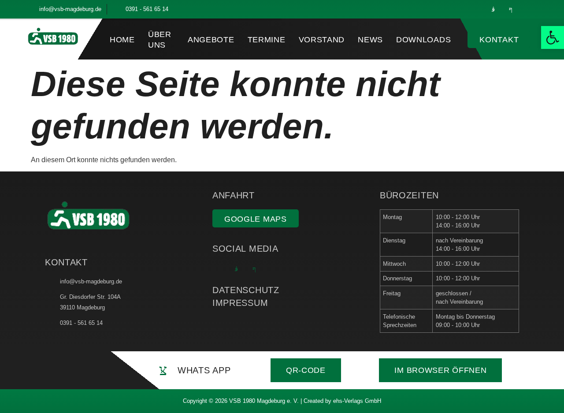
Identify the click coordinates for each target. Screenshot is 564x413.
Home (122, 39)
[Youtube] (528, 9)
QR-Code (306, 370)
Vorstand (322, 39)
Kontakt (499, 39)
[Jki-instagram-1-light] (493, 9)
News (370, 39)
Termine (267, 39)
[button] (552, 37)
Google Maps (255, 219)
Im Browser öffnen (440, 370)
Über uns (159, 39)
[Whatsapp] (475, 9)
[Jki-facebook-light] (510, 9)
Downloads (423, 39)
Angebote (211, 39)
